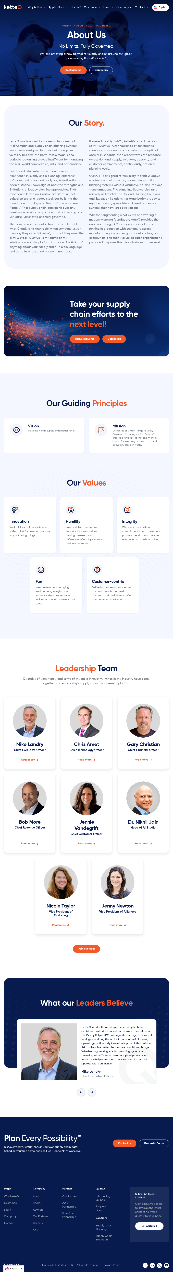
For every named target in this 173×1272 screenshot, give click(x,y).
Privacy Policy (112, 1265)
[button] (37, 7)
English (13, 1269)
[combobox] (13, 1268)
